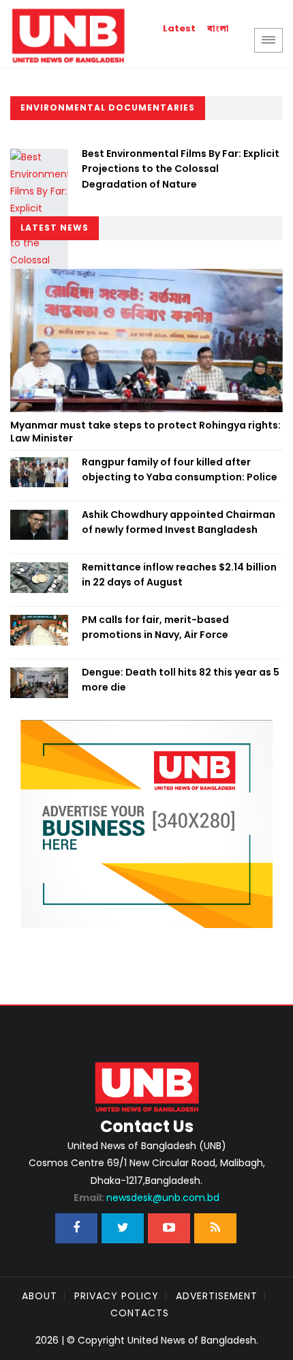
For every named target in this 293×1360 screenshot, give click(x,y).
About (39, 1296)
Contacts (139, 1313)
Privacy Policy (116, 1296)
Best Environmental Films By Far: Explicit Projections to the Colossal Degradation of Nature (180, 169)
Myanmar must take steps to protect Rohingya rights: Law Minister (145, 432)
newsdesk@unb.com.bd (146, 1197)
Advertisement (217, 1296)
